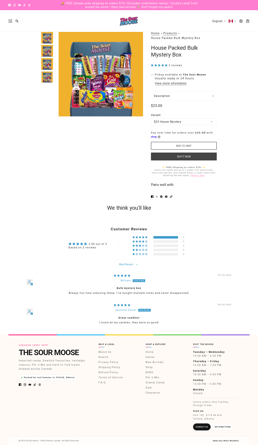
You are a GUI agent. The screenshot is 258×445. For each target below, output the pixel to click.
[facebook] (10, 5)
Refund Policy (108, 372)
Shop (149, 367)
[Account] (241, 21)
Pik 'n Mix (152, 377)
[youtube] (19, 5)
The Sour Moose (194, 74)
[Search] (17, 21)
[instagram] (14, 5)
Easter (150, 357)
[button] (160, 65)
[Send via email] (166, 197)
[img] (122, 275)
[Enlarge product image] (101, 74)
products (170, 33)
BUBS (149, 372)
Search (103, 357)
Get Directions (223, 427)
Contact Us (202, 427)
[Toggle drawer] (10, 21)
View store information (171, 83)
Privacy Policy (108, 362)
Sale (149, 387)
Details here (198, 175)
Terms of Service (110, 377)
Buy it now (184, 156)
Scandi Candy (155, 382)
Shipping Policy (109, 367)
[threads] (29, 5)
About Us (104, 352)
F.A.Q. (102, 382)
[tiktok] (24, 5)
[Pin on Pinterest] (161, 197)
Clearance (153, 392)
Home (155, 33)
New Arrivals (155, 362)
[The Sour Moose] (129, 21)
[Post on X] (156, 196)
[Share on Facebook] (152, 197)
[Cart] (248, 21)
